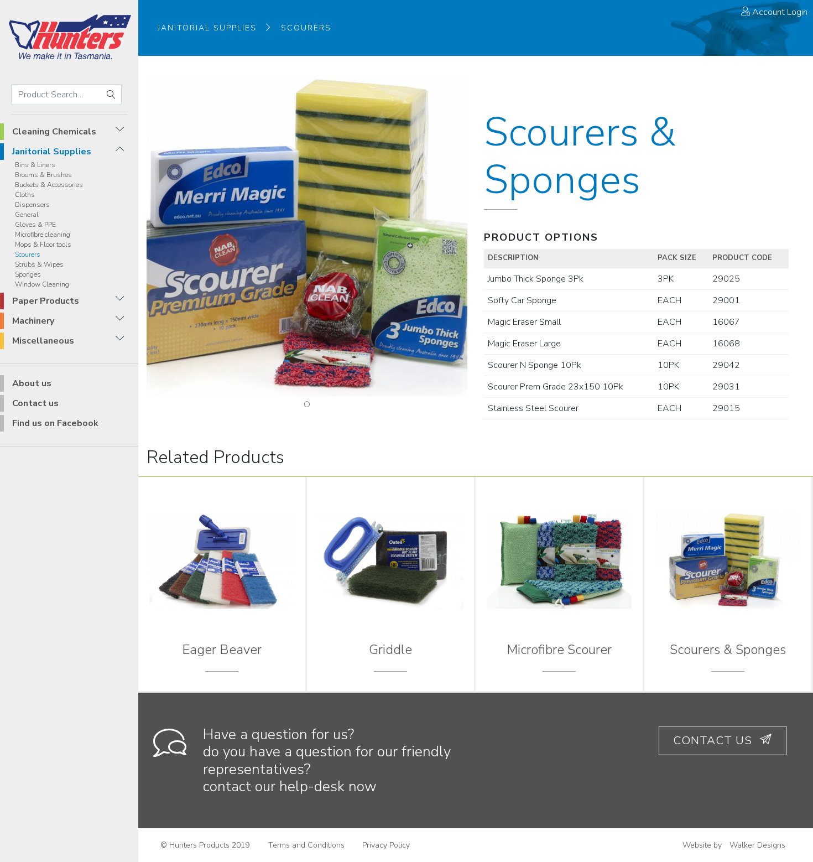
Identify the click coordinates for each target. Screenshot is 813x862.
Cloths (25, 194)
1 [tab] (306, 404)
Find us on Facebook (55, 423)
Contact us (35, 403)
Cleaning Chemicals (54, 132)
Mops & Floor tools (43, 244)
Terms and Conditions (306, 845)
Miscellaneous (43, 341)
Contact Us (714, 740)
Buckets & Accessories (49, 184)
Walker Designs (757, 845)
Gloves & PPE (35, 224)
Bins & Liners (35, 164)
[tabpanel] (307, 235)
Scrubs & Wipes (39, 264)
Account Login (778, 12)
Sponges (28, 274)
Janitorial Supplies (51, 152)
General (27, 214)
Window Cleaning (42, 284)
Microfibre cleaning (42, 234)
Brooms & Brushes (43, 174)
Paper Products (45, 301)
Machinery (33, 321)
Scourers (27, 254)
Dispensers (32, 204)
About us (31, 383)
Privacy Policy (386, 845)
